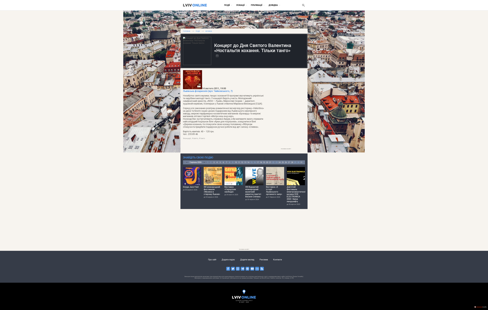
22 (273, 162)
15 (251, 162)
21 (270, 162)
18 (261, 162)
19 (264, 162)
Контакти (277, 259)
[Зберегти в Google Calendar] (216, 56)
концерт (187, 138)
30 (298, 162)
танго (202, 138)
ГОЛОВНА (186, 31)
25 (283, 162)
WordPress (265, 278)
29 (295, 162)
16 (255, 162)
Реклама (264, 259)
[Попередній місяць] (186, 162)
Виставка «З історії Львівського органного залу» (274, 190)
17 (258, 162)
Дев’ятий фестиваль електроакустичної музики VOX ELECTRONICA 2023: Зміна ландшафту (296, 194)
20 (267, 162)
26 (286, 162)
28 (292, 162)
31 (301, 162)
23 (277, 162)
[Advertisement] (286, 109)
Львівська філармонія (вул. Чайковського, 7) (208, 91)
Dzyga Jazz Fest (191, 187)
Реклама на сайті (286, 148)
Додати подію (228, 259)
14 (248, 162)
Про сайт (212, 259)
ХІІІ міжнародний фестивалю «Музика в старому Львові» (212, 190)
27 (289, 162)
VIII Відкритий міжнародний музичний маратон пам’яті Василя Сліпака (253, 192)
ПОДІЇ (198, 31)
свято (195, 138)
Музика (208, 31)
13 (245, 162)
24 (280, 162)
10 (236, 162)
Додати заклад (247, 259)
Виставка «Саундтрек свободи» (230, 189)
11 (239, 162)
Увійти (272, 278)
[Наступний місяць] (204, 162)
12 (242, 162)
